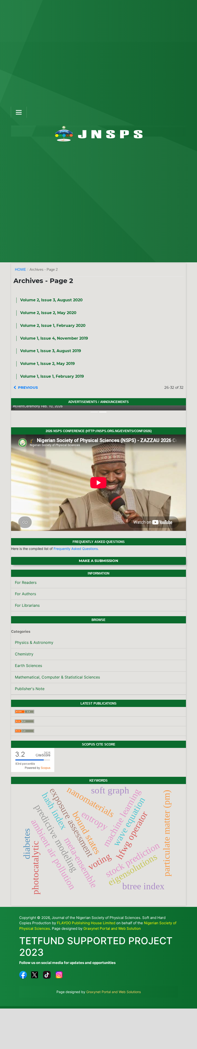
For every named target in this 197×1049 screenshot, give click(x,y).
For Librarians (27, 605)
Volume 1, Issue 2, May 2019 (47, 363)
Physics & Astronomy (34, 642)
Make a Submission (98, 561)
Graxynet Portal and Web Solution (112, 928)
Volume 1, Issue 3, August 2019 (50, 351)
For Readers (26, 582)
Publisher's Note (29, 688)
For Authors (25, 593)
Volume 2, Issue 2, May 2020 (48, 312)
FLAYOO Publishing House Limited (86, 923)
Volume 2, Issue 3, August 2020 (51, 300)
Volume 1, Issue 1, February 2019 (52, 376)
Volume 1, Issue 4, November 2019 (54, 338)
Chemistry (24, 654)
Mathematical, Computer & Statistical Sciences (57, 677)
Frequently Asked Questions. (76, 549)
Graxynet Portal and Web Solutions (113, 992)
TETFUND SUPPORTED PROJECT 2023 (95, 946)
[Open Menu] (18, 112)
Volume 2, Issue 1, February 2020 (53, 325)
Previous (28, 387)
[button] (24, 407)
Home (20, 269)
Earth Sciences (28, 665)
